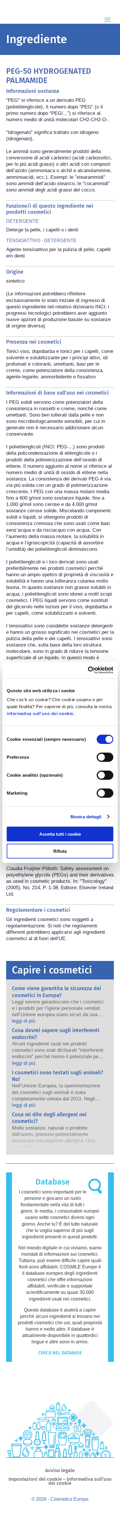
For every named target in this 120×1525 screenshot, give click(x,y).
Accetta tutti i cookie (60, 834)
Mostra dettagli (86, 816)
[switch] (105, 757)
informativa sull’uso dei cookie (40, 713)
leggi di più (23, 1021)
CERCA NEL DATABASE (60, 1352)
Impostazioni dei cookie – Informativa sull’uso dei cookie (60, 1481)
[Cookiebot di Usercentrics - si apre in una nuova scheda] (87, 670)
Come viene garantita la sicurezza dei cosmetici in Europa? (56, 991)
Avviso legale (60, 1471)
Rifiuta (60, 850)
